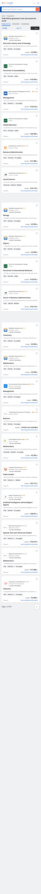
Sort (18, 28)
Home (3, 16)
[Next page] (36, 606)
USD (3, 28)
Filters (36, 28)
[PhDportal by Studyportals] (8, 3)
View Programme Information (29, 54)
